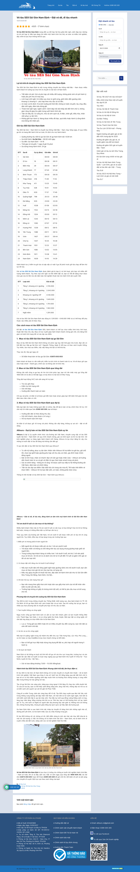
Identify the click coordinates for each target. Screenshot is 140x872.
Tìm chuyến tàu (115, 61)
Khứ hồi (111, 25)
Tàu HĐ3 (100, 106)
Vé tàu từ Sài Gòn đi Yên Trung (108, 122)
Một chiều (103, 24)
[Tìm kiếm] (121, 78)
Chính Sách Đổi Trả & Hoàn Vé (66, 833)
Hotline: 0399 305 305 (112, 5)
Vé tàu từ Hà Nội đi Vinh (106, 115)
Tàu (67, 5)
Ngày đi (101, 45)
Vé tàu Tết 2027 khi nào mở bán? (109, 97)
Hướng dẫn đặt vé (62, 823)
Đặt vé (74, 5)
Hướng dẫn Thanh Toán (64, 847)
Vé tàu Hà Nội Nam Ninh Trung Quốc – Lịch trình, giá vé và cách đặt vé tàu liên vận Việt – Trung (109, 164)
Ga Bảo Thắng (102, 119)
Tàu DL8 (100, 170)
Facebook (105, 834)
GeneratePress (50, 869)
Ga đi (100, 28)
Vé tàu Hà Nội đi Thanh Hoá (107, 109)
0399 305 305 (14, 787)
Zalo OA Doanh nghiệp (110, 839)
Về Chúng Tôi (95, 5)
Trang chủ (51, 5)
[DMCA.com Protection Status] (117, 869)
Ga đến (101, 36)
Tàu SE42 (22, 788)
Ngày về (101, 53)
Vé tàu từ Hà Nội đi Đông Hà (108, 112)
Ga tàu (60, 5)
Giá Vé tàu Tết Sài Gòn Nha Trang (29, 786)
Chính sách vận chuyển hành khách (68, 828)
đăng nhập (27, 804)
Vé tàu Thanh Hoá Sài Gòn (107, 125)
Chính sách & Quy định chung (66, 842)
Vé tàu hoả (84, 5)
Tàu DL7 (100, 179)
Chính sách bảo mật (62, 838)
